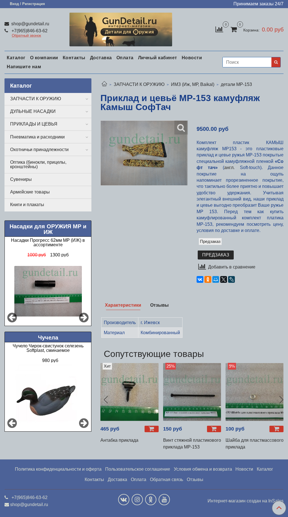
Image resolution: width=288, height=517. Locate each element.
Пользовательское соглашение (137, 469)
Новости (192, 57)
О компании (44, 57)
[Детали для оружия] (120, 28)
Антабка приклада (119, 440)
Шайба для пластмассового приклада (255, 443)
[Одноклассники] (207, 279)
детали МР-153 (236, 84)
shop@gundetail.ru (29, 23)
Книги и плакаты (27, 204)
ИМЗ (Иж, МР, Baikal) (192, 84)
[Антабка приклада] (129, 392)
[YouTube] (164, 499)
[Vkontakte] (123, 499)
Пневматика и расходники (37, 137)
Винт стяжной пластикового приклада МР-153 (192, 443)
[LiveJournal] (231, 279)
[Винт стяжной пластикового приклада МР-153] (192, 392)
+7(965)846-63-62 (29, 30)
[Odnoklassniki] (150, 499)
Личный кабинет (157, 57)
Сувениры (21, 179)
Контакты (74, 57)
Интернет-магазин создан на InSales (246, 501)
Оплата (125, 57)
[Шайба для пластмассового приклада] (255, 392)
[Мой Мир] (215, 279)
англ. (229, 167)
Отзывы (195, 479)
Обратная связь (166, 479)
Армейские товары (30, 192)
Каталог (16, 57)
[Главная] (104, 84)
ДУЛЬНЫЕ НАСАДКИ (33, 111)
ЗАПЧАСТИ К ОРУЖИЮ (139, 84)
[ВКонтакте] (200, 279)
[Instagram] (137, 499)
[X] (223, 279)
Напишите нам (24, 66)
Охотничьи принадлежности (39, 149)
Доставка (101, 57)
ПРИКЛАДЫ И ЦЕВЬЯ (33, 124)
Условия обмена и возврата (203, 469)
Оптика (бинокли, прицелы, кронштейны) (38, 164)
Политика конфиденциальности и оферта (58, 469)
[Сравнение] (219, 29)
